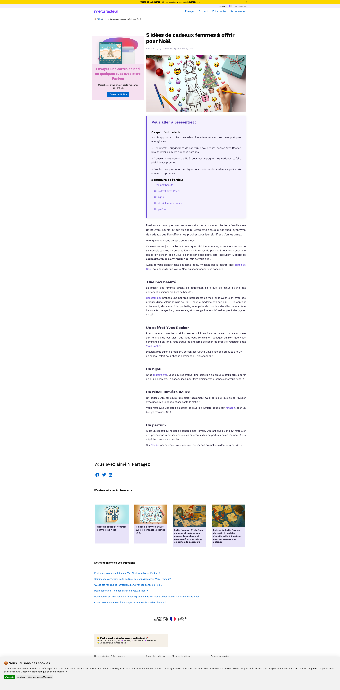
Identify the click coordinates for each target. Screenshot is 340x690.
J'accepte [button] (9, 677)
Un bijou (159, 197)
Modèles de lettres (181, 656)
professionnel (239, 6)
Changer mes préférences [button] (40, 677)
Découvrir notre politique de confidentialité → (44, 671)
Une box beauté (163, 185)
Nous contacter (101, 656)
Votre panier (219, 11)
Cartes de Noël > (118, 94)
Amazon (230, 407)
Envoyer (189, 11)
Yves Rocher (153, 345)
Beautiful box (153, 297)
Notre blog (151, 656)
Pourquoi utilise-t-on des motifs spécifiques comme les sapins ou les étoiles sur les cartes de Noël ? (147, 596)
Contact (203, 11)
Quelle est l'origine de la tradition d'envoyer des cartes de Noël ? (128, 585)
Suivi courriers (118, 656)
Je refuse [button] (21, 677)
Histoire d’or (160, 374)
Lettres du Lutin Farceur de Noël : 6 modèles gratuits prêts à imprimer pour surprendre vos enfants (227, 536)
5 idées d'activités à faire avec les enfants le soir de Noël (150, 530)
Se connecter (238, 11)
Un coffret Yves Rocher (167, 191)
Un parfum (160, 209)
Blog (100, 19)
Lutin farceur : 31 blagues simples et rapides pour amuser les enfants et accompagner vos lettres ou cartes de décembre (188, 536)
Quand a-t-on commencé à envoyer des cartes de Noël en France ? (130, 602)
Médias (161, 656)
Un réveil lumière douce (168, 203)
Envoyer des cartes (220, 656)
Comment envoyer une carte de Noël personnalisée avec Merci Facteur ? (132, 579)
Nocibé (155, 445)
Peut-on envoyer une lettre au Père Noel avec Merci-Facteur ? (127, 573)
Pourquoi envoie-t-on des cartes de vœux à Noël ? (121, 590)
